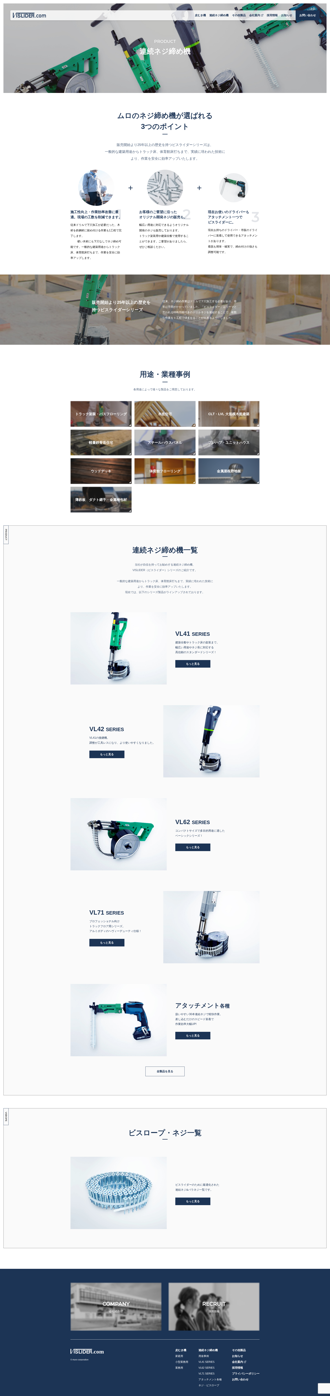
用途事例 (204, 1356)
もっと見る (193, 663)
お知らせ (286, 15)
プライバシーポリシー (246, 1373)
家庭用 (179, 1356)
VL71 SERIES (206, 1373)
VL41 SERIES (206, 1361)
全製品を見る (165, 1071)
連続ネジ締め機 (219, 15)
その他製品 (239, 15)
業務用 (179, 1367)
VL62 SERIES (206, 1367)
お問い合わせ (307, 15)
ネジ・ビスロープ (209, 1385)
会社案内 (254, 15)
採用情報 (272, 15)
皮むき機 (200, 15)
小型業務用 (181, 1361)
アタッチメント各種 (210, 1379)
